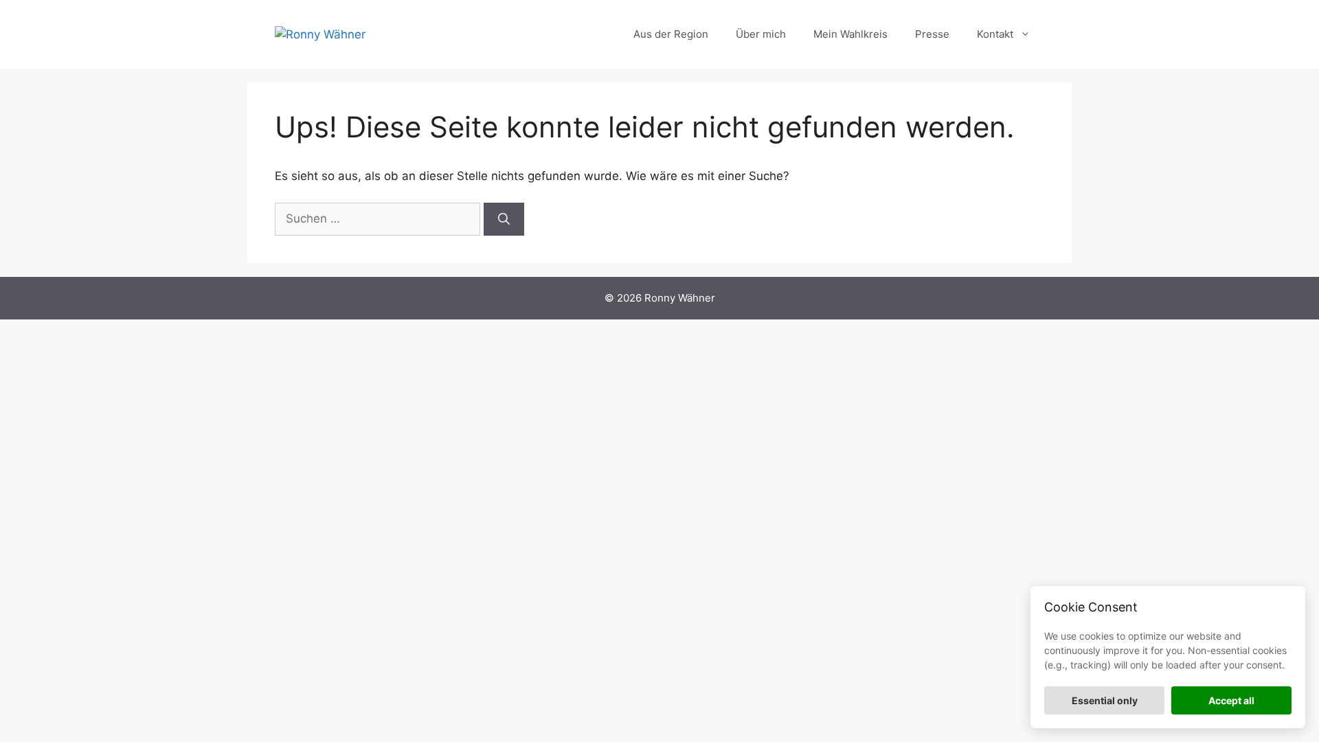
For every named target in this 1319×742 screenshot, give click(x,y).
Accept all (1231, 700)
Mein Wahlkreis (850, 34)
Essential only (1105, 700)
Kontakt (995, 34)
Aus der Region (670, 34)
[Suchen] (504, 219)
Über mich (761, 34)
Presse (932, 34)
